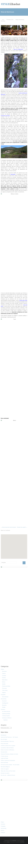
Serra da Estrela (4, 762)
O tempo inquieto (6, 715)
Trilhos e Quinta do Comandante (8, 760)
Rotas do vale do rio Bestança (7, 749)
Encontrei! (4, 701)
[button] (8, 538)
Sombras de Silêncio (6, 717)
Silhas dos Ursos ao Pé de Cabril (8, 771)
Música (3, 682)
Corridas (4, 675)
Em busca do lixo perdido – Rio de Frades (10, 764)
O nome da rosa (4, 756)
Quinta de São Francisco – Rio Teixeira (9, 737)
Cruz (3, 19)
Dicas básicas (5, 696)
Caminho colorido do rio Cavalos (8, 745)
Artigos (17, 19)
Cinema (3, 673)
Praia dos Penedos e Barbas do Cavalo (9, 754)
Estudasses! (3, 735)
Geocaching (21, 19)
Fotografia (3, 694)
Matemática (4, 679)
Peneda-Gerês (4, 752)
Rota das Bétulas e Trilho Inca (7, 741)
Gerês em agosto (5, 768)
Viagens (4, 692)
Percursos (3, 21)
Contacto (3, 832)
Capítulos (5, 720)
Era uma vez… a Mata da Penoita (8, 775)
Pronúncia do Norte (5, 115)
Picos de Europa (4, 743)
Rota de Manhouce (18, 49)
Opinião (3, 684)
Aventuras (4, 671)
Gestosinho (12, 174)
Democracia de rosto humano (8, 527)
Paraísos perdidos (6, 686)
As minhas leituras (6, 711)
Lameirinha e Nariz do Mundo (7, 747)
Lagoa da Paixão (4, 758)
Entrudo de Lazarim (22, 527)
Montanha (4, 705)
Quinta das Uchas (23, 300)
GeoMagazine (5, 703)
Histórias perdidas (6, 713)
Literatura (3, 709)
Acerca (2, 830)
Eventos (4, 677)
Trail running (4, 690)
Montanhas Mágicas (5, 766)
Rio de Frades (4, 739)
